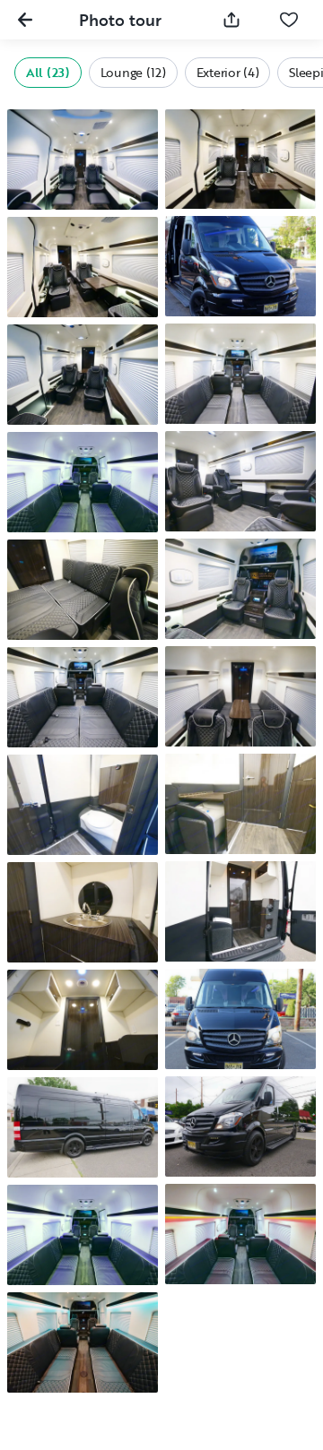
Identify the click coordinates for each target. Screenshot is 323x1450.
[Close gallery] (25, 20)
